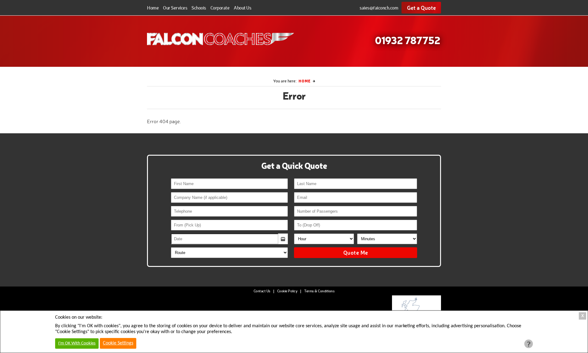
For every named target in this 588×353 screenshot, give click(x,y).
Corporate (220, 8)
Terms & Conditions (319, 291)
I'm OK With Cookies (77, 343)
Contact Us (262, 291)
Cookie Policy (287, 291)
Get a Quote (421, 7)
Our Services (175, 8)
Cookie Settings (118, 343)
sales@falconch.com (379, 8)
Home (153, 8)
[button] (283, 238)
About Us (242, 8)
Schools (198, 8)
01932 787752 (407, 40)
